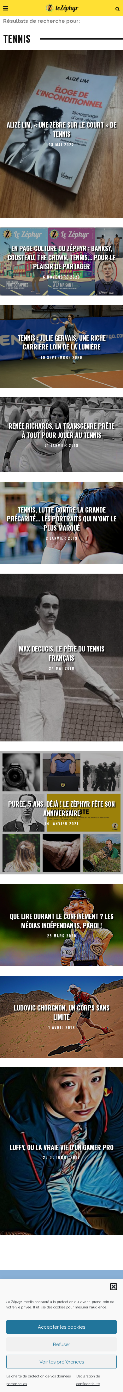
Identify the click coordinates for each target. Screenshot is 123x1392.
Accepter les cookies (61, 1327)
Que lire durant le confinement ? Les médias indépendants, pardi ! (62, 920)
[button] (113, 1286)
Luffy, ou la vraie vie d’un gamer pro (62, 1147)
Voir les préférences (61, 1362)
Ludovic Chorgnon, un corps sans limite (61, 1012)
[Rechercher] (117, 8)
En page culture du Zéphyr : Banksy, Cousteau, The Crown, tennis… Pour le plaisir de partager (61, 257)
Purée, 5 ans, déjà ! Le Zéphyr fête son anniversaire (61, 808)
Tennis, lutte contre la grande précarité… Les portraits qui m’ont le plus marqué (61, 518)
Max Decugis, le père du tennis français (61, 653)
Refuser (61, 1344)
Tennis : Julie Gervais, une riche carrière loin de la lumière (62, 342)
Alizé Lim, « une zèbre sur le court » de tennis (61, 129)
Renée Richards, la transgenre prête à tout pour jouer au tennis (61, 430)
